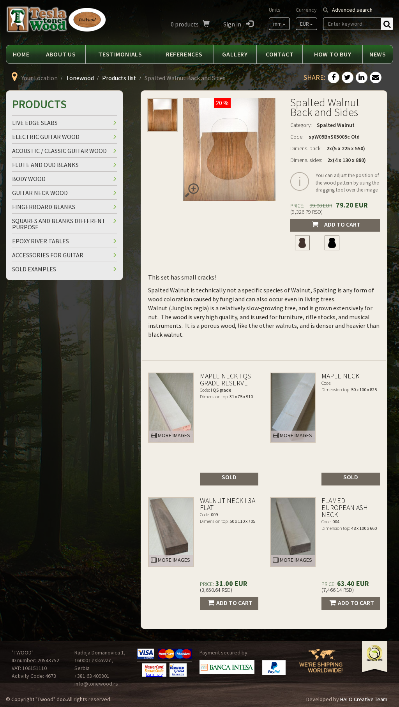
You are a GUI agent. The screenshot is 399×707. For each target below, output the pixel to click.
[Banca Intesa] (227, 667)
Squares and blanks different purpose (59, 224)
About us (61, 54)
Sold (229, 477)
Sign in (232, 24)
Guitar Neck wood (40, 193)
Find (387, 24)
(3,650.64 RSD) (216, 589)
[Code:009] (171, 532)
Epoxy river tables (40, 241)
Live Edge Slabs (35, 123)
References (184, 54)
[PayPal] (274, 667)
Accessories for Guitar (47, 255)
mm (277, 23)
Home (21, 54)
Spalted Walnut (336, 124)
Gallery (235, 54)
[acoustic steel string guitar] (332, 243)
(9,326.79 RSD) (306, 211)
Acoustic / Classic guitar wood (59, 151)
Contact (280, 54)
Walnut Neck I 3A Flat (227, 504)
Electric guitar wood (45, 137)
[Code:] (293, 407)
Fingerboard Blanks (43, 207)
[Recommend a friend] (375, 77)
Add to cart (342, 224)
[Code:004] (293, 532)
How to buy (332, 54)
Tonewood (80, 78)
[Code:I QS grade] (171, 407)
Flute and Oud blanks (45, 165)
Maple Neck (340, 375)
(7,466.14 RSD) (337, 589)
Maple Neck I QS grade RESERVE (225, 379)
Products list (119, 78)
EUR (304, 23)
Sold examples (34, 269)
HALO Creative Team (363, 699)
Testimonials (120, 54)
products (185, 24)
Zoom (192, 190)
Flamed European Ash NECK (344, 507)
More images (173, 435)
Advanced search (352, 9)
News (377, 54)
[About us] (320, 665)
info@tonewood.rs (96, 683)
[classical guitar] (302, 243)
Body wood (29, 179)
